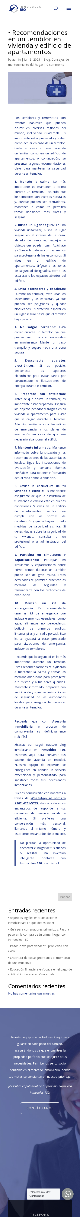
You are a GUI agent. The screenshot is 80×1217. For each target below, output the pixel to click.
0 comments (55, 65)
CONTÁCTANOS (40, 1108)
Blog (47, 59)
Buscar (65, 897)
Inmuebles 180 (31, 863)
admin (16, 59)
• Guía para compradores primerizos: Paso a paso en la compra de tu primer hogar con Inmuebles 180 (38, 934)
